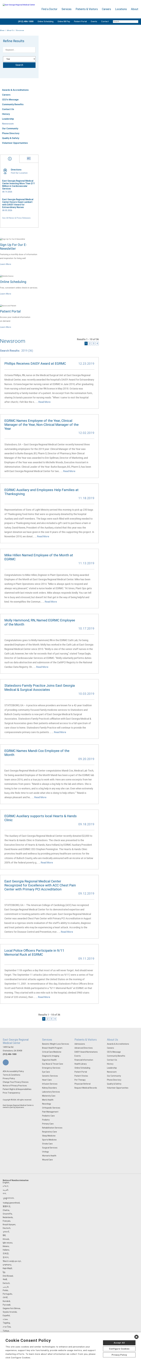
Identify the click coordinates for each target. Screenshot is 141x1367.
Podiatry (46, 1120)
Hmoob (6, 1239)
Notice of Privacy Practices (15, 1086)
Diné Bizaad (8, 1276)
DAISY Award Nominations (86, 1052)
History (6, 114)
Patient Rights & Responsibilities (17, 1089)
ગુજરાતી (6, 1232)
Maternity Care (48, 1096)
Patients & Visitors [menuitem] (87, 9)
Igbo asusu (7, 1243)
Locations (121, 9)
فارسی (6, 1287)
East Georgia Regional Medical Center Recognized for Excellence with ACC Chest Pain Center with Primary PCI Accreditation (40, 885)
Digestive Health (49, 1060)
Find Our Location (19, 173)
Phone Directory (10, 133)
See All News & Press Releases (16, 218)
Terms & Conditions (11, 1075)
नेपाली (5, 1279)
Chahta (6, 1210)
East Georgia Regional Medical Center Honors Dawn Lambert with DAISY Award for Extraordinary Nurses (17, 203)
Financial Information (83, 1060)
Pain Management (50, 1112)
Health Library (80, 1064)
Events (94, 21)
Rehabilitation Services (52, 1128)
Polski (5, 1290)
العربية (5, 1190)
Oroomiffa (7, 1214)
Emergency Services (51, 1068)
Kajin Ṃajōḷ (7, 1268)
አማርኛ (5, 1186)
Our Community (10, 128)
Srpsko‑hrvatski (10, 1312)
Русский (6, 1305)
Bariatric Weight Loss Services (55, 1044)
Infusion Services (49, 1084)
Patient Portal (80, 21)
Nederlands (8, 1217)
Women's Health (49, 1156)
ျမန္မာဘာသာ (8, 1198)
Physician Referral (82, 1084)
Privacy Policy (9, 1078)
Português (7, 1294)
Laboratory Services (51, 1092)
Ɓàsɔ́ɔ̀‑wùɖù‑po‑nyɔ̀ (12, 1261)
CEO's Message (10, 99)
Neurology (46, 1104)
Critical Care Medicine (51, 1052)
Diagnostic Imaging (50, 1056)
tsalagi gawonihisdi (11, 1203)
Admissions (79, 1044)
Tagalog (6, 1323)
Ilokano (6, 1246)
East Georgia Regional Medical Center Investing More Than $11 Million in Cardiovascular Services (18, 185)
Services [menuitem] (66, 9)
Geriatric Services (50, 1076)
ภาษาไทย (7, 1327)
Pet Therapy (80, 1080)
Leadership (8, 118)
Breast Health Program (52, 1048)
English (6, 1182)
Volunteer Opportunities (15, 143)
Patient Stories (81, 1076)
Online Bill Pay (64, 21)
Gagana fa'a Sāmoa (11, 1308)
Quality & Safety (10, 138)
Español (6, 1315)
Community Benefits (13, 104)
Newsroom (8, 123)
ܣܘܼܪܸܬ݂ (5, 1319)
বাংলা (4, 1193)
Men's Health (47, 1100)
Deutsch (6, 1228)
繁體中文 (6, 1206)
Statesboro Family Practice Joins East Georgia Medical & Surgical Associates (39, 687)
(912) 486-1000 (9, 1054)
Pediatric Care (48, 1116)
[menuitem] (124, 21)
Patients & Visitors (85, 1039)
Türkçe (6, 1331)
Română (6, 1301)
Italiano (6, 1250)
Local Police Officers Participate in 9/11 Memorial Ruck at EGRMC (34, 952)
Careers (6, 94)
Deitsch (6, 1283)
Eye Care (46, 1072)
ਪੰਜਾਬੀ (5, 1297)
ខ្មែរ (4, 1272)
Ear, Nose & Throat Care (52, 1064)
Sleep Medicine (48, 1136)
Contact (105, 21)
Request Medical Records (85, 1088)
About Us (10, 30)
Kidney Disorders (49, 1088)
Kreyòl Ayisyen (9, 1224)
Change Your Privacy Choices (16, 1082)
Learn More (5, 264)
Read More (44, 402)
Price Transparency (11, 1093)
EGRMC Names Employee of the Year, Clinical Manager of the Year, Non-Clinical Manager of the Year (41, 425)
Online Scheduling (45, 21)
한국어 (6, 1257)
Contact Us (8, 109)
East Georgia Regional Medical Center (16, 1041)
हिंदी (4, 1235)
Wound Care (47, 1160)
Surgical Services (49, 1148)
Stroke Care (47, 1144)
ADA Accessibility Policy (13, 1071)
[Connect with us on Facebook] (6, 1062)
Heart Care (47, 1080)
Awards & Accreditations (15, 90)
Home (2, 30)
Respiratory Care (49, 1132)
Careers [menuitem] (106, 9)
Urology (45, 1152)
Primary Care (48, 1124)
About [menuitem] (134, 9)
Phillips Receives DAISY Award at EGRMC (35, 363)
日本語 (6, 1253)
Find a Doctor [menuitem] (49, 9)
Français (6, 1221)
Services (47, 1039)
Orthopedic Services (51, 1108)
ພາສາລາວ (7, 1265)
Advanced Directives (83, 1048)
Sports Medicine (49, 1140)
